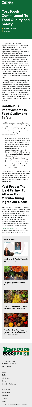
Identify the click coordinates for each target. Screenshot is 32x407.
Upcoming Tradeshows (9, 384)
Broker (4, 402)
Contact (4, 381)
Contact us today (7, 228)
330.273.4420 (6, 366)
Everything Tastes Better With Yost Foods (14, 284)
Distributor (5, 396)
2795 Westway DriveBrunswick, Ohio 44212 (9, 362)
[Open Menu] (28, 3)
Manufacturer (6, 392)
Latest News (6, 378)
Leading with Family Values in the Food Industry (16, 260)
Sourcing (4, 399)
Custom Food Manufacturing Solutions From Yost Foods (15, 307)
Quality (4, 375)
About (4, 372)
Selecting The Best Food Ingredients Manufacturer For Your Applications (16, 332)
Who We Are (6, 389)
